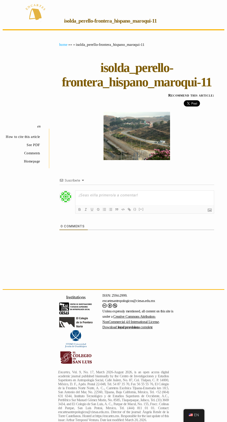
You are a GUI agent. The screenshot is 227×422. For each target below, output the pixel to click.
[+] (141, 209)
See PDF (33, 145)
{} (135, 209)
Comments (32, 153)
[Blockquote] (117, 209)
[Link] (129, 209)
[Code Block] (123, 209)
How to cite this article (23, 137)
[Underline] (92, 209)
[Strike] (98, 209)
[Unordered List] (111, 209)
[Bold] (79, 209)
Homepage (32, 161)
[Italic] (86, 209)
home (63, 45)
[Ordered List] (104, 209)
